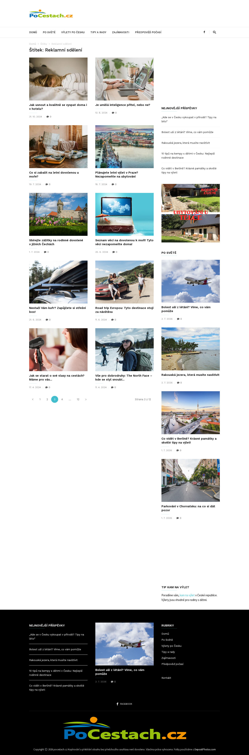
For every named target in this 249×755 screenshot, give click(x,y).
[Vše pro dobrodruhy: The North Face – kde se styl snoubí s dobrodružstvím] (124, 349)
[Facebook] (204, 32)
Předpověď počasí (148, 32)
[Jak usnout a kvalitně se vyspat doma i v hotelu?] (58, 79)
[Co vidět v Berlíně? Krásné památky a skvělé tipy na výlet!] (190, 412)
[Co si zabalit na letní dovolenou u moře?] (58, 146)
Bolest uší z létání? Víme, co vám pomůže (187, 132)
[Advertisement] (149, 13)
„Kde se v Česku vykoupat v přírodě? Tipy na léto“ (188, 119)
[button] (214, 32)
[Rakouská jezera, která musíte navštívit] (190, 348)
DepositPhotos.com (205, 749)
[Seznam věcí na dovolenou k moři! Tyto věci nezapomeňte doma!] (124, 214)
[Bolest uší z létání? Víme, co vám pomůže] (190, 281)
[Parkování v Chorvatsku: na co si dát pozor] (190, 480)
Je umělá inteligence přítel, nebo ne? (122, 105)
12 (78, 399)
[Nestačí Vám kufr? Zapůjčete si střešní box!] (58, 282)
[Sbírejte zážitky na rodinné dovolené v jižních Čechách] (58, 214)
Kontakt (166, 677)
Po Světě (49, 32)
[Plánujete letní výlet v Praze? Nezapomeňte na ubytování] (124, 146)
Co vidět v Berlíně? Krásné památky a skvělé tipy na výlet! (189, 170)
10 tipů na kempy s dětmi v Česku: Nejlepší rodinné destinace (188, 155)
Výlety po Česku (73, 32)
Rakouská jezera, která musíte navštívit (185, 142)
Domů (33, 32)
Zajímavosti (120, 32)
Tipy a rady (98, 32)
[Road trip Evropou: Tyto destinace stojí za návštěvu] (124, 282)
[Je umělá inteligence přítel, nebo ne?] (124, 79)
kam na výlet (187, 595)
